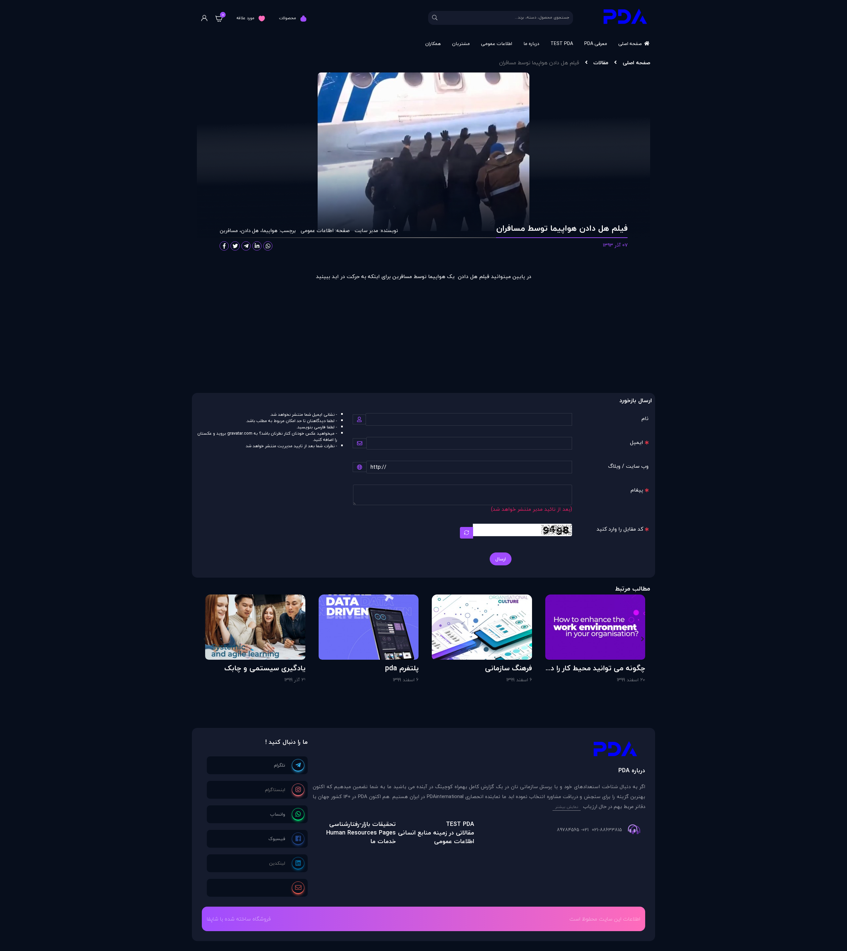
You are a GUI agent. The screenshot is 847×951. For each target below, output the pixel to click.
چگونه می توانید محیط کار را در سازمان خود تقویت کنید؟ (596, 668)
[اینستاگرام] (284, 790)
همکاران (433, 43)
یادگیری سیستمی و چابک (264, 668)
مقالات (600, 62)
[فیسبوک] (286, 838)
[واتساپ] (287, 814)
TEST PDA (562, 43)
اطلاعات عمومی (496, 43)
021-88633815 (607, 829)
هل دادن (250, 230)
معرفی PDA (595, 43)
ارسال (500, 559)
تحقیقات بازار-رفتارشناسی (362, 824)
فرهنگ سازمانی (508, 668)
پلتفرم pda (402, 668)
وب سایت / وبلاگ (628, 466)
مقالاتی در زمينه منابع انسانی (436, 833)
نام (645, 418)
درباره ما (531, 43)
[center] (434, 18)
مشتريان (461, 43)
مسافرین (229, 230)
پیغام (637, 490)
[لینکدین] (286, 863)
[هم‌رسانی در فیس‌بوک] (224, 246)
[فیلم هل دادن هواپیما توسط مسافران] (479, 750)
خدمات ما (383, 841)
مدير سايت (366, 230)
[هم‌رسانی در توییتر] (235, 246)
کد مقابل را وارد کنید (620, 529)
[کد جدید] (466, 533)
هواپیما (270, 230)
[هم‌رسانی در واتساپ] (268, 246)
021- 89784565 (573, 829)
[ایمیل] (298, 887)
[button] (642, 639)
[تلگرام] (289, 765)
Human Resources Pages (361, 833)
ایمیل (636, 442)
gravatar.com (239, 433)
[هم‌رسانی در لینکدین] (257, 246)
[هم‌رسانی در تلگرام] (246, 246)
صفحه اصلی (630, 43)
